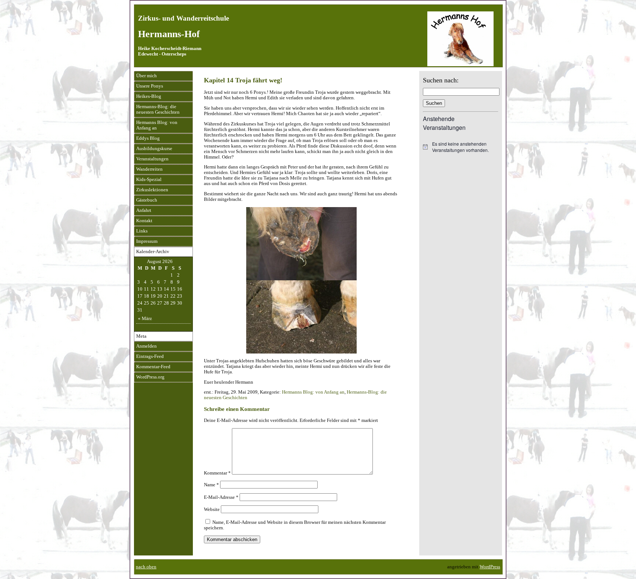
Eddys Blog (148, 138)
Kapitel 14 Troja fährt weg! (243, 80)
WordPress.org (150, 377)
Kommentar (217, 473)
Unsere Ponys (149, 86)
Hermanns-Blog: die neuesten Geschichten (158, 109)
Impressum (147, 241)
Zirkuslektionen (152, 189)
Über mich (146, 75)
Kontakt (144, 220)
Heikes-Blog (148, 96)
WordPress (490, 566)
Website (212, 509)
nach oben (146, 566)
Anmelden (146, 346)
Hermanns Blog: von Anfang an (156, 125)
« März (145, 318)
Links (142, 231)
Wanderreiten (149, 169)
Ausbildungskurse (154, 148)
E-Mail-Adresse (221, 497)
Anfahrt (143, 210)
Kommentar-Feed (153, 366)
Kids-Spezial (149, 179)
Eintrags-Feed (150, 356)
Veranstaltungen (152, 158)
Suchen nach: (441, 80)
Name (211, 484)
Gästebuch (146, 200)
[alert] (460, 147)
